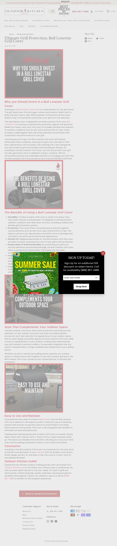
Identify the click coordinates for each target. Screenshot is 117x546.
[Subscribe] (96, 277)
